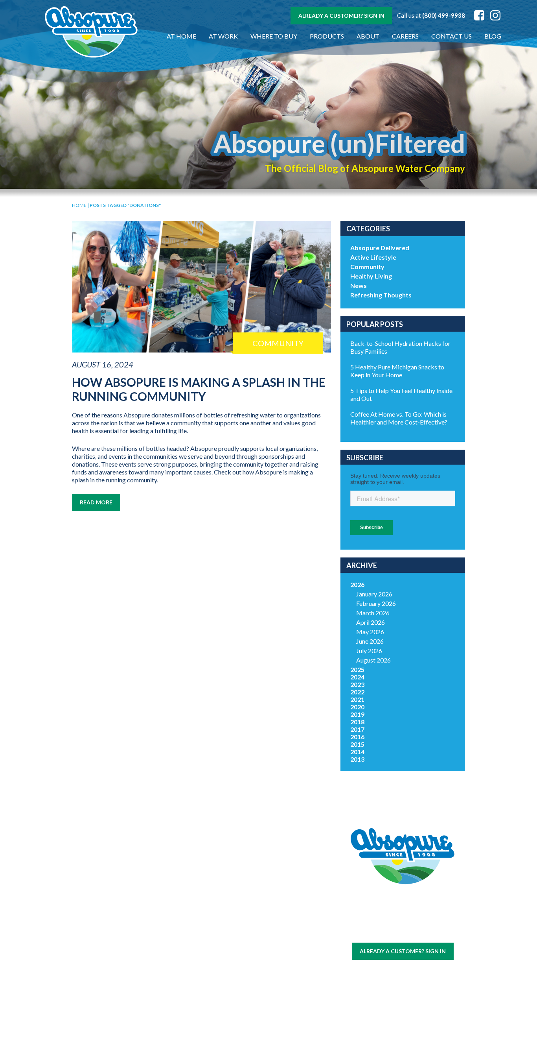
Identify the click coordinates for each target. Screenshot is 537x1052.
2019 (357, 714)
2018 (357, 721)
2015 (357, 744)
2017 (357, 729)
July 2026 (369, 650)
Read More (96, 502)
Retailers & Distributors (233, 934)
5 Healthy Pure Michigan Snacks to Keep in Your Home (397, 370)
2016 (357, 736)
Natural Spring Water (169, 917)
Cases (104, 904)
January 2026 (374, 594)
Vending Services (104, 1012)
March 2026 (373, 612)
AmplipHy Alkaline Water (169, 1007)
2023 (357, 684)
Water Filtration (104, 995)
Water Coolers (104, 913)
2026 (357, 584)
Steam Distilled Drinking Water (169, 963)
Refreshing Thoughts (381, 295)
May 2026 (370, 631)
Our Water (104, 895)
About (368, 36)
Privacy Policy (415, 931)
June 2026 (370, 641)
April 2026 (370, 622)
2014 (357, 751)
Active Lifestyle (373, 257)
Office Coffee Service (104, 978)
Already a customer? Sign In (341, 15)
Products (327, 36)
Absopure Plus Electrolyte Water (169, 987)
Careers (405, 36)
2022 (357, 692)
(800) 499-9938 (443, 15)
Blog (492, 36)
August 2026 (373, 660)
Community (367, 266)
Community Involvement (233, 908)
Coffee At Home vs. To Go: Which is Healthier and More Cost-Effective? (398, 418)
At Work (223, 36)
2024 (357, 677)
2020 (357, 707)
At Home (181, 36)
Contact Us (451, 36)
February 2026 (376, 603)
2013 (357, 759)
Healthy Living (371, 276)
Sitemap (383, 931)
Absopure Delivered (379, 247)
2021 (357, 699)
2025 (357, 669)
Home (79, 205)
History (233, 895)
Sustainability (233, 921)
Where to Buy (273, 36)
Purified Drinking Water (169, 938)
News (358, 285)
